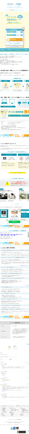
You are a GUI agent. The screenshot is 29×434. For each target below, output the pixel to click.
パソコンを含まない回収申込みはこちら (14, 46)
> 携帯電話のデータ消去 (13, 410)
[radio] (15, 346)
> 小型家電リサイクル (4, 410)
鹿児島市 (2, 234)
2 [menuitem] (11, 400)
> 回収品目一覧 (4, 415)
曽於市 (14, 234)
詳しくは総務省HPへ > (17, 204)
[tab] (1, 352)
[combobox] (4, 359)
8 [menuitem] (17, 400)
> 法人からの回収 (4, 412)
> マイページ (11, 415)
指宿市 (12, 234)
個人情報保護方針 (16, 424)
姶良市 (8, 235)
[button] (4, 375)
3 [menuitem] (12, 400)
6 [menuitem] (15, 400)
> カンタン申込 (4, 411)
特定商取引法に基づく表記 (10, 424)
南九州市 (2, 235)
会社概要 (1, 424)
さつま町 (11, 235)
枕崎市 (5, 234)
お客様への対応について (22, 424)
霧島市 (17, 234)
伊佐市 (5, 235)
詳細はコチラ (17, 172)
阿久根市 (8, 234)
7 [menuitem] (16, 400)
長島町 (14, 235)
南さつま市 (21, 234)
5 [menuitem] (14, 400)
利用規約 (4, 424)
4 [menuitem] (13, 400)
